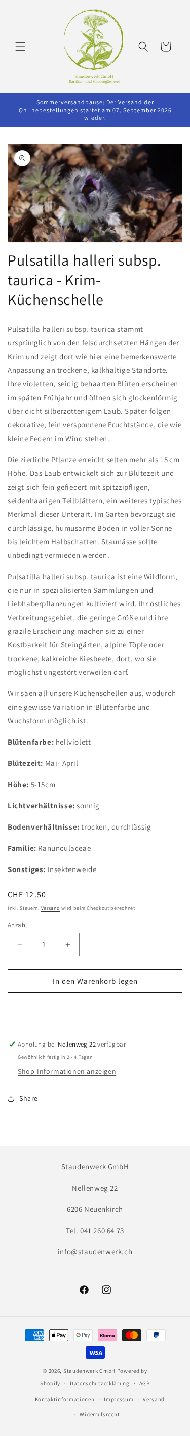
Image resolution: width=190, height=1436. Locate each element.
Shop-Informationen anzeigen (67, 1071)
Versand (50, 908)
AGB (144, 1383)
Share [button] (28, 1098)
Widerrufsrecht (100, 1414)
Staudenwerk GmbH (89, 1370)
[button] (20, 46)
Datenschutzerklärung (100, 1383)
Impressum (118, 1399)
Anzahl (17, 925)
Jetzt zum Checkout (95, 1010)
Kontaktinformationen (65, 1399)
